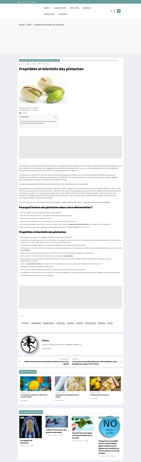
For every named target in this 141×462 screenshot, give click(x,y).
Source (21, 316)
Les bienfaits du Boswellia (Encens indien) (67, 396)
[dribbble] (117, 2)
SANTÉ (46, 8)
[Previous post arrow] (19, 361)
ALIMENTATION (59, 8)
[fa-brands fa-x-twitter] (114, 2)
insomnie (90, 60)
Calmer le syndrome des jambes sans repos (56, 431)
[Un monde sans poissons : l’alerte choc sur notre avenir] (35, 383)
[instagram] (119, 2)
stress (115, 60)
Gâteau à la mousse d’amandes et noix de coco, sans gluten (46, 362)
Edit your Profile (72, 344)
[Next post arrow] (121, 361)
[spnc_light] (114, 11)
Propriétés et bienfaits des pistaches (32, 123)
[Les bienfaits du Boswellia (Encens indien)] (70, 383)
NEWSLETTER (49, 14)
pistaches (110, 60)
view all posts (46, 348)
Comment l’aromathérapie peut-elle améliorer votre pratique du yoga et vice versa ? (94, 362)
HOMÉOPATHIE (50, 417)
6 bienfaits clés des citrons (99, 395)
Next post (75, 359)
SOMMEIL (56, 60)
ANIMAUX (86, 8)
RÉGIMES (41, 60)
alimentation (67, 60)
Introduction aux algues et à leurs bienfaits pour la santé (82, 435)
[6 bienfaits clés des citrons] (105, 383)
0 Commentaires (45, 64)
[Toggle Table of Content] (54, 117)
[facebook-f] (112, 2)
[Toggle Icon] (119, 11)
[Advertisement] (70, 39)
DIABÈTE (34, 60)
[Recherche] (111, 11)
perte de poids (103, 60)
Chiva (22, 64)
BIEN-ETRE (74, 8)
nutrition (95, 60)
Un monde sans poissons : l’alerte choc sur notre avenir (34, 396)
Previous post (64, 359)
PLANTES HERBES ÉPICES (79, 417)
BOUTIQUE (63, 14)
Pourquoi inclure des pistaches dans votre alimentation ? (38, 121)
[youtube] (122, 2)
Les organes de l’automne (26, 441)
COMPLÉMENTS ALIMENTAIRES (106, 417)
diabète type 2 (76, 60)
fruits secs (84, 60)
